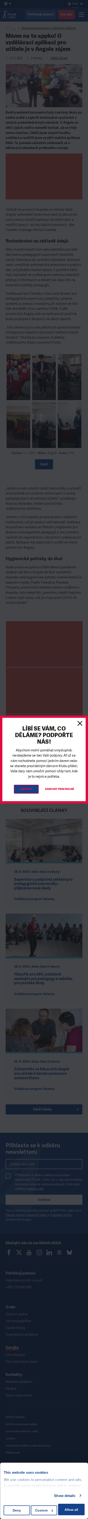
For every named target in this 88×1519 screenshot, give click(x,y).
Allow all (71, 1509)
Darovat (26, 789)
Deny (17, 1510)
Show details (64, 1496)
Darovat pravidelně (59, 789)
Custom (41, 1510)
